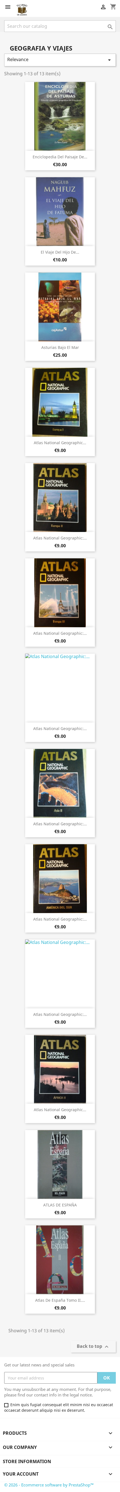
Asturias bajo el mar (60, 347)
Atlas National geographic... (60, 442)
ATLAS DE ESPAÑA (60, 1205)
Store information (27, 1461)
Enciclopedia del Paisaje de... (60, 156)
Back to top (93, 1346)
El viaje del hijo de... (60, 252)
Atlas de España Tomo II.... (60, 1300)
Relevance (60, 59)
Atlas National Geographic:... (60, 538)
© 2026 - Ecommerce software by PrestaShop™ (49, 1485)
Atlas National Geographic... (60, 1109)
